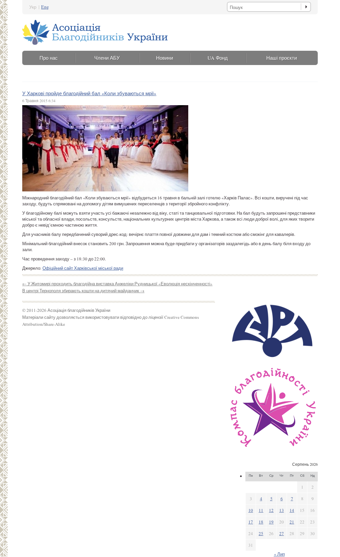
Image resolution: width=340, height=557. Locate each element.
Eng (45, 7)
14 (292, 510)
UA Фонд (218, 57)
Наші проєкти (281, 57)
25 (261, 533)
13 (281, 510)
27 (281, 533)
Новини (164, 57)
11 (261, 510)
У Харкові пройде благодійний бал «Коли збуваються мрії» (89, 93)
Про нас (49, 57)
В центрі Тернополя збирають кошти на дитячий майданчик (83, 291)
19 (271, 522)
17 (250, 522)
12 (271, 510)
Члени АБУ (107, 57)
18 (261, 522)
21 (292, 522)
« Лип (279, 554)
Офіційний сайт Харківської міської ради (82, 268)
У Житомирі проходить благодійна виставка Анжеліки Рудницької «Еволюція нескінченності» (117, 284)
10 (250, 510)
